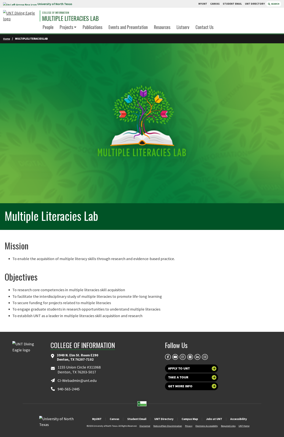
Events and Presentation (128, 27)
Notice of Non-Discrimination (167, 425)
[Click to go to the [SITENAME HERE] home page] (20, 16)
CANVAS (215, 3)
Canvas (114, 419)
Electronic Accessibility (207, 425)
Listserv (183, 27)
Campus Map (190, 419)
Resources (162, 27)
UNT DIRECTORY (255, 3)
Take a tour (178, 377)
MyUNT (97, 419)
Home (6, 38)
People (48, 27)
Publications (92, 27)
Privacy (188, 425)
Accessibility (238, 419)
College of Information (55, 13)
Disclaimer (144, 425)
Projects (66, 27)
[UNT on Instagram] (182, 357)
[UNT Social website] (205, 357)
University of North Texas (54, 4)
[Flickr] (190, 357)
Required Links (228, 425)
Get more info (180, 386)
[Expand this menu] (75, 27)
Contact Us (204, 27)
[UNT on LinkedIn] (197, 357)
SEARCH (275, 3)
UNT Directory (163, 419)
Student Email (136, 419)
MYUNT (202, 3)
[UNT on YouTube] (175, 357)
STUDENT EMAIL (232, 3)
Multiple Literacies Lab (70, 18)
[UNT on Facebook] (168, 357)
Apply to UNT (179, 368)
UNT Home (244, 425)
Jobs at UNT (214, 419)
